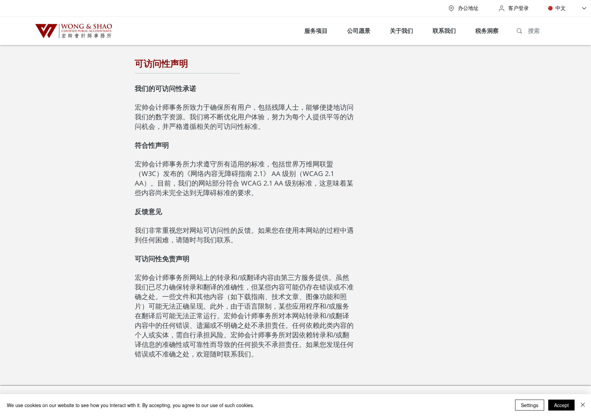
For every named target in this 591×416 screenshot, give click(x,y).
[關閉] (583, 405)
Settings (529, 405)
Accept (561, 405)
